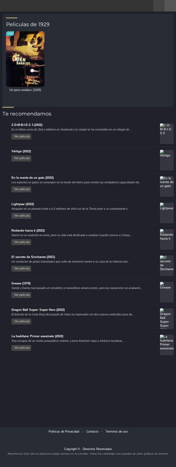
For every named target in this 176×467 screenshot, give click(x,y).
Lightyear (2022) (22, 204)
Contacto (92, 431)
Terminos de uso (117, 431)
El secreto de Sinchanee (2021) (33, 257)
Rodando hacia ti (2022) (28, 230)
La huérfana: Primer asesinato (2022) (37, 336)
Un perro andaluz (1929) (25, 90)
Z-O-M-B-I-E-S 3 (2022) (26, 125)
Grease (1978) (20, 283)
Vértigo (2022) (21, 151)
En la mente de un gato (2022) (32, 177)
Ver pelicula (22, 136)
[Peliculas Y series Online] (20, 6)
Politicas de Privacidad (64, 431)
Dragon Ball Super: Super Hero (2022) (38, 309)
